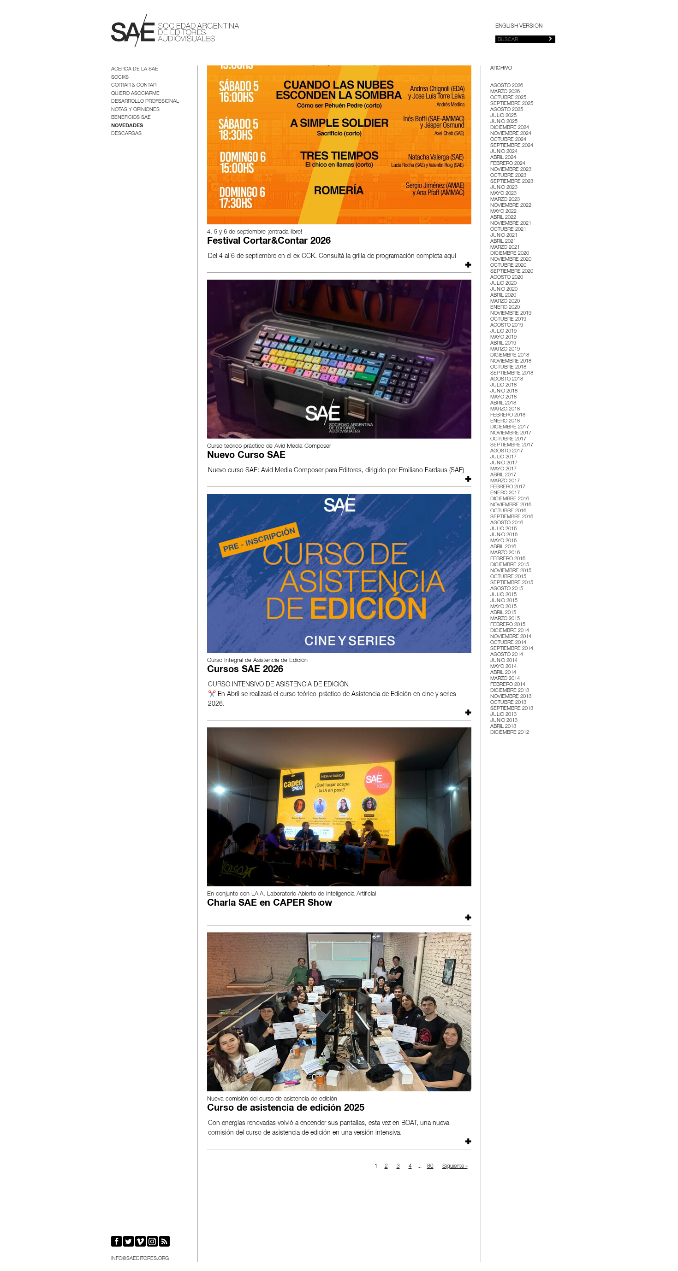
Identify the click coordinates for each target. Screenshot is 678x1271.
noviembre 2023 (510, 169)
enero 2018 (505, 421)
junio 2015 (503, 600)
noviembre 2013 (510, 696)
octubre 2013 (508, 702)
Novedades (127, 126)
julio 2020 (503, 283)
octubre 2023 (508, 175)
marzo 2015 (505, 618)
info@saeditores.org (140, 1258)
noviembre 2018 (510, 361)
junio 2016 (503, 535)
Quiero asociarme (135, 93)
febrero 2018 (507, 415)
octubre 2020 (508, 265)
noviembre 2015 (510, 571)
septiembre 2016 (511, 517)
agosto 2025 (506, 109)
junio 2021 (503, 235)
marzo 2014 (505, 678)
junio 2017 (503, 463)
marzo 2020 (505, 301)
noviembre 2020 (510, 259)
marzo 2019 (505, 349)
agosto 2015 (506, 589)
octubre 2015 (508, 577)
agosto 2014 (506, 654)
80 (430, 1166)
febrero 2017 (507, 487)
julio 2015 (503, 594)
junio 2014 (503, 660)
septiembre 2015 (511, 583)
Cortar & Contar (133, 85)
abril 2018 (503, 403)
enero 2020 (505, 307)
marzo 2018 (505, 409)
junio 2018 (503, 391)
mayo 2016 (503, 541)
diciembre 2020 (509, 253)
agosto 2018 (506, 379)
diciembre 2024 (509, 127)
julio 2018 (503, 385)
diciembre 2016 (509, 499)
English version (518, 26)
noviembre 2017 (510, 433)
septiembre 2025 (511, 103)
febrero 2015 (507, 624)
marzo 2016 (505, 553)
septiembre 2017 (511, 445)
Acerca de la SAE (134, 69)
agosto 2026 (506, 85)
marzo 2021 (505, 247)
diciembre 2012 (509, 732)
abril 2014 (503, 672)
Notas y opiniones (135, 109)
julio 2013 (503, 714)
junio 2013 (503, 720)
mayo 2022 (503, 211)
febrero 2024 (507, 163)
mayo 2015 (503, 606)
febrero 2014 (507, 684)
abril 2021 (503, 241)
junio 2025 (503, 121)
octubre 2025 (508, 97)
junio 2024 (503, 151)
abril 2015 (503, 612)
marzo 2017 (505, 481)
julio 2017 (503, 457)
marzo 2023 (505, 199)
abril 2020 (503, 295)
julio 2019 (503, 331)
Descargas (126, 133)
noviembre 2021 (510, 223)
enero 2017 (505, 493)
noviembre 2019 (510, 313)
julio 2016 (503, 529)
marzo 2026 (505, 91)
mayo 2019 (503, 337)
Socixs (120, 77)
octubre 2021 (508, 229)
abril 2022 (503, 217)
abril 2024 (503, 157)
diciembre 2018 (509, 355)
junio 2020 (503, 289)
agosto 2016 (506, 523)
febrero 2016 (507, 559)
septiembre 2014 (511, 648)
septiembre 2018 (511, 373)
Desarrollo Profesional (145, 101)
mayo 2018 (503, 397)
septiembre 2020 (511, 271)
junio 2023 (503, 187)
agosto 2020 (506, 277)
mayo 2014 (503, 666)
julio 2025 (503, 115)
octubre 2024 (508, 139)
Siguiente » (455, 1166)
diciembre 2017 (509, 427)
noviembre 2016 (510, 505)
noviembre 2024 (510, 133)
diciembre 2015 (509, 565)
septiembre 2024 (511, 145)
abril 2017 (503, 475)
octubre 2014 (508, 642)
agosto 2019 (506, 325)
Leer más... (467, 265)
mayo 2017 (503, 469)
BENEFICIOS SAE (131, 117)
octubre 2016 (508, 511)
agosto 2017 (506, 451)
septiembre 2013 (511, 708)
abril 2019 (503, 343)
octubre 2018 (508, 367)
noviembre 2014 (510, 636)
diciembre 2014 (509, 630)
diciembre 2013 (509, 690)
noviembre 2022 (510, 205)
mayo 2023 (503, 193)
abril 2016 (503, 547)
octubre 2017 (508, 439)
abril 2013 (503, 726)
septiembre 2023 (511, 181)
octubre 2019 (508, 319)
